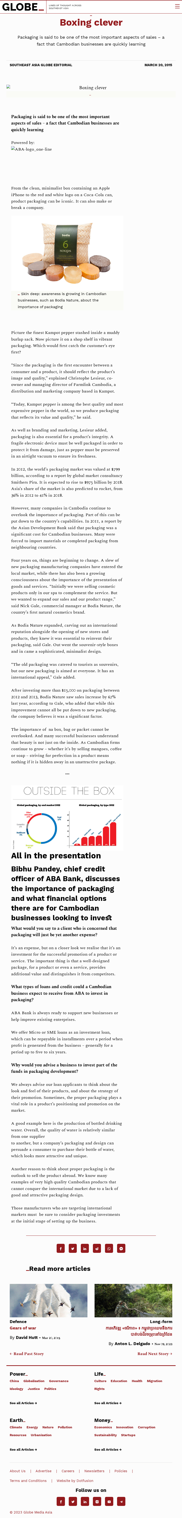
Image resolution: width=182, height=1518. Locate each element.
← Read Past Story (27, 1354)
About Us (18, 1471)
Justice (34, 1388)
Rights (99, 1388)
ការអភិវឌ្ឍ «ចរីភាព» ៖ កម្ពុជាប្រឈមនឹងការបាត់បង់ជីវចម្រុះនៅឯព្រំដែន (139, 1328)
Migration (154, 1381)
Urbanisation (41, 1435)
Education (119, 1381)
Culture (100, 1381)
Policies (120, 1471)
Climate (16, 1427)
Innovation (124, 1427)
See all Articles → (23, 1403)
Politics (50, 1388)
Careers (68, 1471)
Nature (48, 1427)
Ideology (16, 1388)
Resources (18, 1435)
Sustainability (105, 1435)
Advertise (43, 1471)
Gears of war (23, 1324)
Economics (103, 1427)
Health (137, 1381)
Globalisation (34, 1381)
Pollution (65, 1427)
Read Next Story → (154, 1354)
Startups (128, 1435)
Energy (32, 1427)
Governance (58, 1381)
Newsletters (94, 1471)
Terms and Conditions (28, 1481)
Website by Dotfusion (75, 1481)
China (14, 1381)
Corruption (146, 1427)
